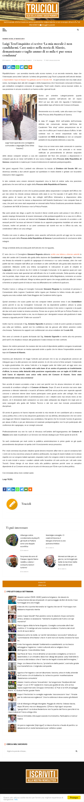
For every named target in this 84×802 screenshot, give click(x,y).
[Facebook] (5, 67)
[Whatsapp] (17, 67)
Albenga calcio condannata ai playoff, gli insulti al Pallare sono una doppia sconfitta (30, 541)
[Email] (26, 67)
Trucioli (39, 60)
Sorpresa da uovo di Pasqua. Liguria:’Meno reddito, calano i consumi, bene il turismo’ (29, 562)
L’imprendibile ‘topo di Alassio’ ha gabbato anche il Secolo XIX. (28, 80)
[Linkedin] (13, 67)
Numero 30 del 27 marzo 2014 (13, 39)
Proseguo (74, 797)
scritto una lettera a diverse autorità (65, 254)
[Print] (30, 67)
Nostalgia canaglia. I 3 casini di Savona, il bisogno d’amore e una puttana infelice (56, 539)
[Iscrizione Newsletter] (42, 776)
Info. (16, 799)
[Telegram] (22, 67)
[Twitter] (9, 67)
